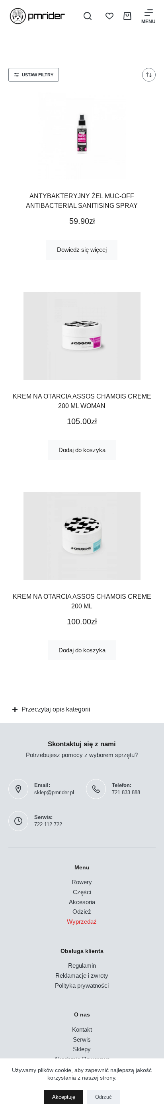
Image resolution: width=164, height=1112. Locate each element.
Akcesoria (82, 902)
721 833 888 (126, 792)
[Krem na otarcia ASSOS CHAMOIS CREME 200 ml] (82, 536)
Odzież (81, 911)
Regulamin (82, 965)
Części (82, 892)
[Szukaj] (88, 16)
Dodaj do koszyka (82, 449)
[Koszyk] (127, 16)
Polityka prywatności (82, 985)
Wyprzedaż (82, 921)
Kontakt (82, 1029)
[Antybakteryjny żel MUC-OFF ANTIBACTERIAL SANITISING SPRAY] (82, 135)
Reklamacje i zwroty (81, 975)
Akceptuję (63, 1097)
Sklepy (82, 1049)
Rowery (82, 882)
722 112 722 (48, 824)
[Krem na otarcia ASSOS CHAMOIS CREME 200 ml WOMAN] (82, 336)
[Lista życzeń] (109, 16)
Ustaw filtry (37, 74)
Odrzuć (103, 1097)
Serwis (82, 1039)
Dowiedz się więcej (82, 249)
